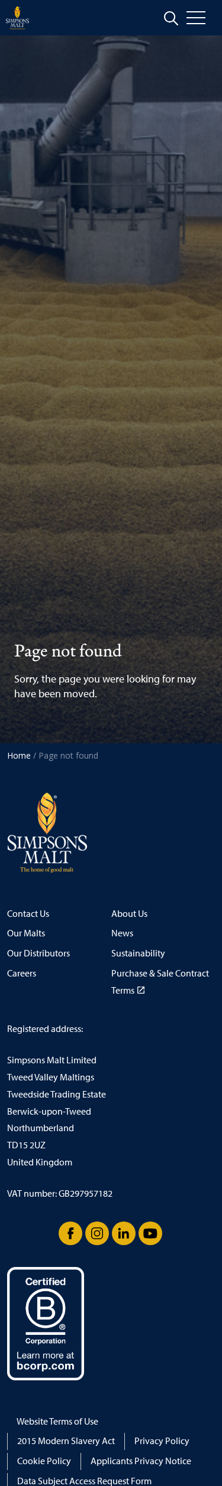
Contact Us (28, 913)
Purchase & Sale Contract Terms (160, 982)
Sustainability (138, 953)
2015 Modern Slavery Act (66, 1440)
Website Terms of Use (57, 1421)
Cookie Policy (44, 1461)
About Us (129, 913)
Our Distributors (38, 953)
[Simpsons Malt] (17, 18)
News (122, 933)
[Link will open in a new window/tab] (70, 1233)
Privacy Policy (161, 1440)
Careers (21, 973)
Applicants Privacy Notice (141, 1461)
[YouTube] (150, 1233)
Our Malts (26, 933)
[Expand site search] (171, 18)
